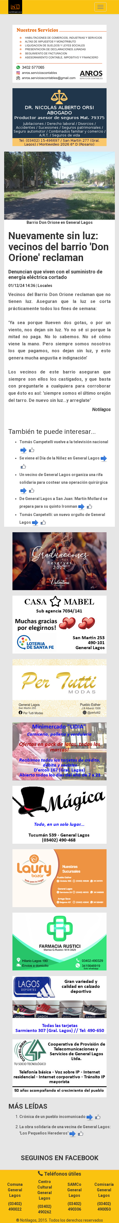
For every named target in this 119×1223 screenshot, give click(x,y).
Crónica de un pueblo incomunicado (52, 1116)
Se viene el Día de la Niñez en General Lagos (59, 458)
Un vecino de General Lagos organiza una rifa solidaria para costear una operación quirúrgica (63, 478)
